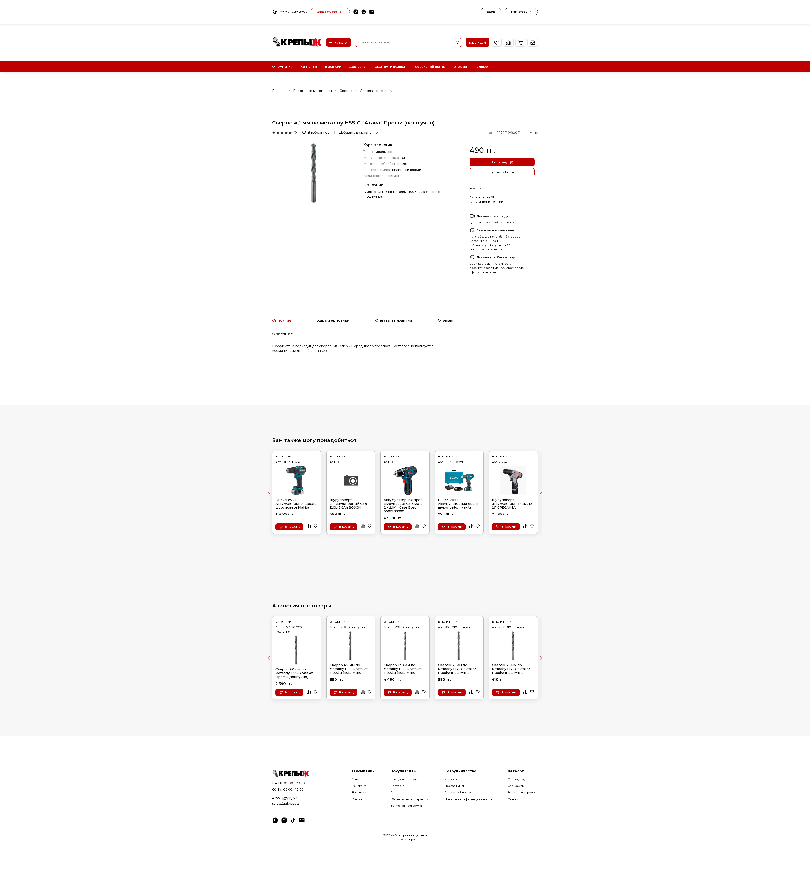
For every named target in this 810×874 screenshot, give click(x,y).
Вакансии (333, 67)
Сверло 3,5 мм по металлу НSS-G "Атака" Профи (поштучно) (511, 669)
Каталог (341, 43)
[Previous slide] (269, 492)
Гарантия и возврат (390, 67)
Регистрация (521, 11)
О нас (356, 779)
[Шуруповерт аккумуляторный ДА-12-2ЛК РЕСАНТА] (513, 480)
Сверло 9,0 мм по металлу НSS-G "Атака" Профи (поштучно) (294, 673)
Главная (278, 91)
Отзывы (460, 67)
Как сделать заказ (403, 779)
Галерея (482, 67)
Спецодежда (517, 779)
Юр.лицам (477, 43)
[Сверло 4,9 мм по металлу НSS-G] (351, 646)
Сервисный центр (430, 67)
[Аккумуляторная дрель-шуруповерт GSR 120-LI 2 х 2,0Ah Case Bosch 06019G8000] (405, 480)
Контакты (309, 67)
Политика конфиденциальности (468, 799)
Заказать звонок (330, 11)
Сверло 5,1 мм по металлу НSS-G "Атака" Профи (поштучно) (457, 669)
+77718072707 (284, 798)
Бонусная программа (406, 805)
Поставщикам (454, 785)
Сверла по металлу (376, 91)
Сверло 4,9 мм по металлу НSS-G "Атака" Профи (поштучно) (349, 669)
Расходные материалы (312, 91)
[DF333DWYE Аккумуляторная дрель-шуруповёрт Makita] (459, 480)
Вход (491, 11)
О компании (282, 67)
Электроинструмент (523, 792)
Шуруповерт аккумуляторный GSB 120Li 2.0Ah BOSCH (348, 503)
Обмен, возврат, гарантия (409, 799)
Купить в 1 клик (502, 172)
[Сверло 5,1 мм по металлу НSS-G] (459, 646)
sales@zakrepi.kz (285, 803)
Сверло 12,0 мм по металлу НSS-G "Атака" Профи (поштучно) (403, 669)
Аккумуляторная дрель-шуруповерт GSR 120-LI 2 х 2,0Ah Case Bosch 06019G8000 (405, 505)
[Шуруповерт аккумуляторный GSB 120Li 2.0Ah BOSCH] (351, 480)
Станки (513, 799)
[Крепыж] (297, 42)
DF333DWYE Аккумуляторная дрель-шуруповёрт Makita (459, 503)
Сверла (346, 91)
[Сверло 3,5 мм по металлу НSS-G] (513, 646)
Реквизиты (360, 785)
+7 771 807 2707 (294, 12)
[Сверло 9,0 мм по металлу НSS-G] (296, 650)
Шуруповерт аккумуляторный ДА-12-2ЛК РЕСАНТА (512, 503)
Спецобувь (516, 785)
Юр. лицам (452, 779)
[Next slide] (541, 492)
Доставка (357, 67)
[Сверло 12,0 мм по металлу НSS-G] (405, 646)
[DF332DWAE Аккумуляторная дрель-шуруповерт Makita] (296, 480)
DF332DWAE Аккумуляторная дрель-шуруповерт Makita (296, 503)
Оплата (395, 792)
